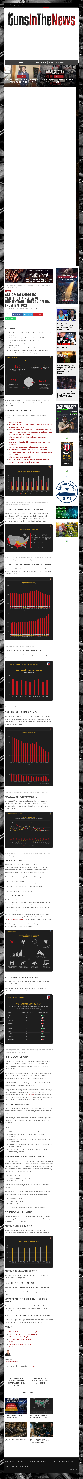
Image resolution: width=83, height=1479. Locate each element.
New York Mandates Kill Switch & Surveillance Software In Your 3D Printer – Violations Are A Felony (41, 1441)
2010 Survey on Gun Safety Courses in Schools (24, 1337)
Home (6, 285)
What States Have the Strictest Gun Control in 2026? (22, 80)
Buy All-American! (15, 422)
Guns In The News (12, 309)
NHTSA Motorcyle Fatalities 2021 (20, 1344)
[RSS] (11, 5)
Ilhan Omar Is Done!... (65, 347)
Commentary (22, 76)
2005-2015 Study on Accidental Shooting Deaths (25, 1332)
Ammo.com (33, 1366)
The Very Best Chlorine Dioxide (20, 457)
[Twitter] (14, 5)
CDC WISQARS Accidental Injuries (20, 1339)
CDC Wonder (13, 1342)
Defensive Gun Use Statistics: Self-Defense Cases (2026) (14, 1416)
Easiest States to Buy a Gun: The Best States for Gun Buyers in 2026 (40, 1416)
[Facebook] (7, 5)
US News (12, 285)
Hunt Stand (30, 1095)
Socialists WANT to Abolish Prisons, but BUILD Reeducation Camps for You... (65, 326)
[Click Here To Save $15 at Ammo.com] (67, 454)
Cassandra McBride (11, 1362)
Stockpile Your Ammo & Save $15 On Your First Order (28, 449)
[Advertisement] (41, 44)
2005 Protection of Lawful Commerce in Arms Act (25, 1334)
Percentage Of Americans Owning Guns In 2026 (16, 1440)
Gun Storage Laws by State (18, 1347)
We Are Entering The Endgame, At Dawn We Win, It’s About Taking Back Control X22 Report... (66, 369)
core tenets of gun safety (16, 919)
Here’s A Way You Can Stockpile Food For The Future (28, 447)
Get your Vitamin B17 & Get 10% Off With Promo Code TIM (30, 429)
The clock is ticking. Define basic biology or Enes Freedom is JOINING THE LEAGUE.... (66, 394)
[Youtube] (18, 5)
